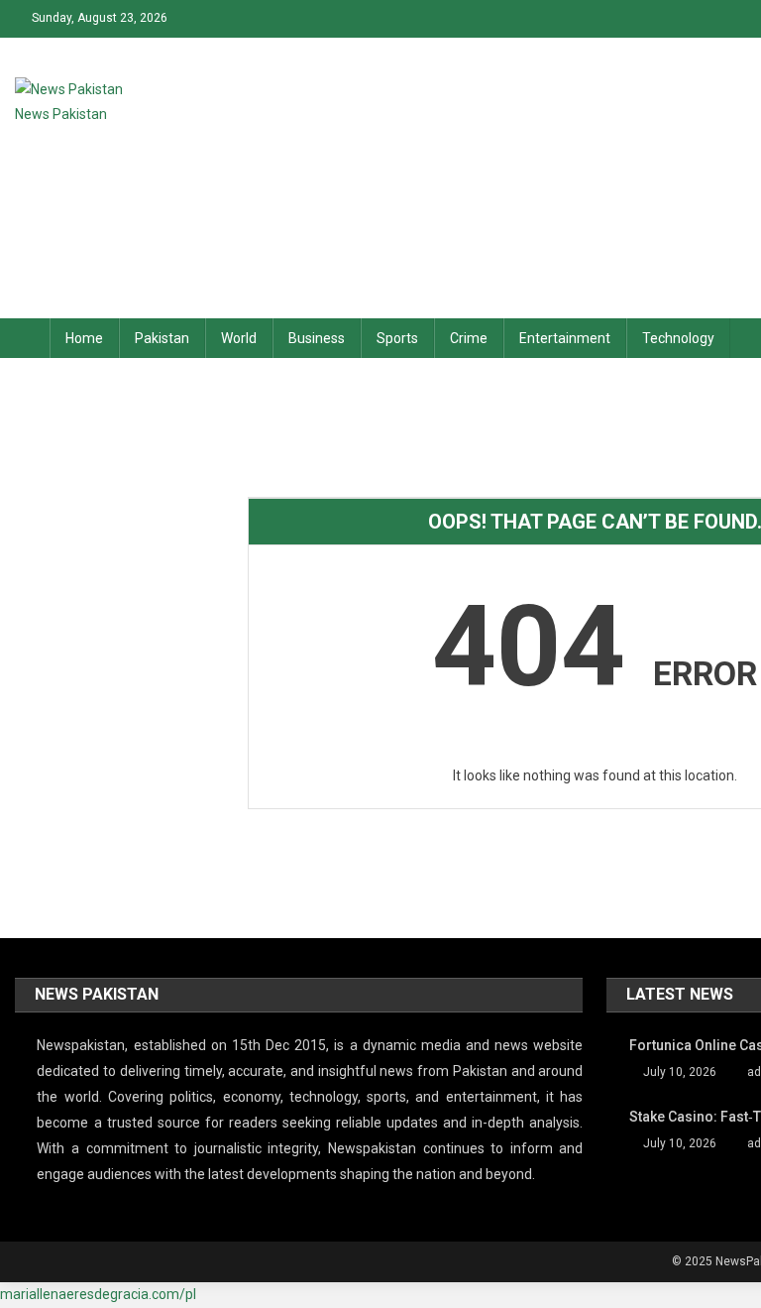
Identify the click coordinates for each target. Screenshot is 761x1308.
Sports (397, 338)
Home (84, 338)
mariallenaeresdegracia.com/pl (98, 1294)
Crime (469, 338)
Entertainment (564, 338)
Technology (678, 338)
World (239, 338)
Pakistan (162, 338)
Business (316, 338)
